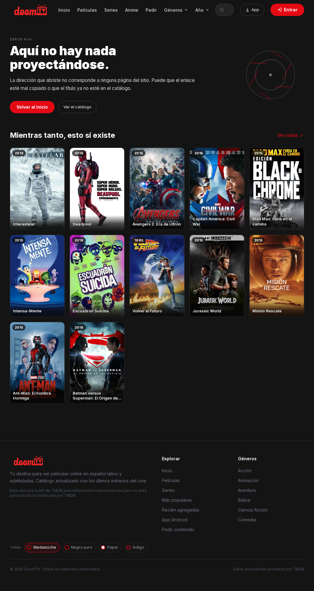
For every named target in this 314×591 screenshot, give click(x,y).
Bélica (244, 500)
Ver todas (288, 135)
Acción (245, 470)
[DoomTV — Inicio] (31, 9)
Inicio (64, 10)
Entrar (290, 9)
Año (199, 10)
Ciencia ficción (253, 509)
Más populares (177, 500)
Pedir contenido (178, 529)
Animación (248, 480)
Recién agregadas (180, 509)
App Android (174, 519)
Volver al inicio (32, 107)
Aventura (247, 490)
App (255, 9)
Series (111, 10)
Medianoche (44, 547)
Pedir (151, 10)
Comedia (247, 519)
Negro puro (81, 547)
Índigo (138, 547)
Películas (87, 10)
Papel (112, 547)
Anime (131, 10)
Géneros (173, 10)
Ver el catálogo (77, 107)
